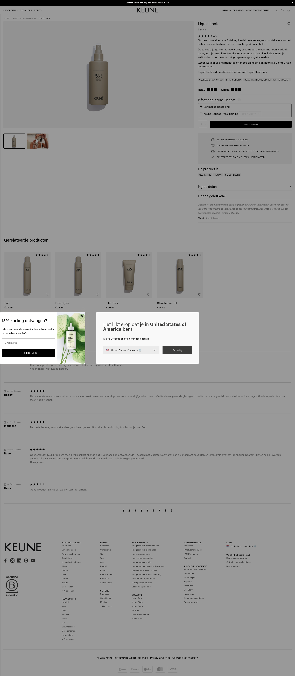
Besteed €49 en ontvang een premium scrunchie (147, 2)
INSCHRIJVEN (28, 353)
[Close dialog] (292, 2)
